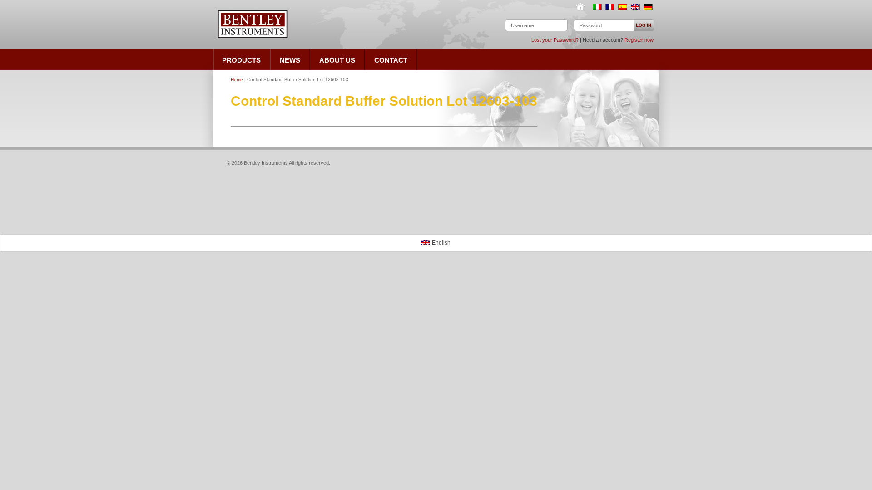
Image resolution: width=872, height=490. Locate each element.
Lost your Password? (555, 40)
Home (582, 7)
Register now (638, 40)
